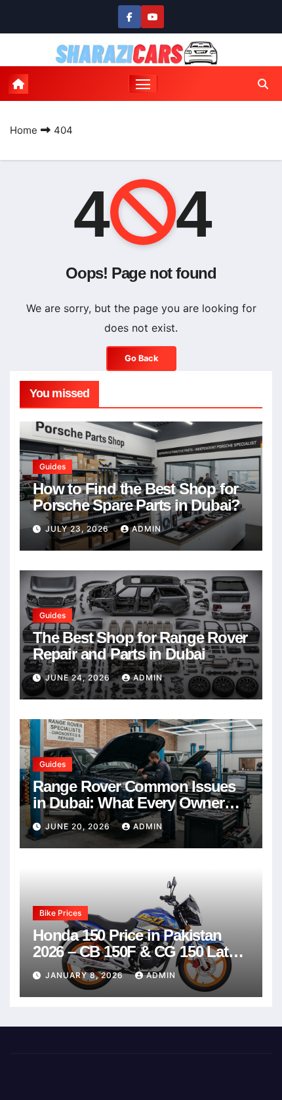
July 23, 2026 (78, 529)
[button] (263, 83)
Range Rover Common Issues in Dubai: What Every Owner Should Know (134, 802)
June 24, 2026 (79, 677)
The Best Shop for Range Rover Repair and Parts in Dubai (140, 646)
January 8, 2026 (85, 975)
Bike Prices (60, 913)
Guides (52, 466)
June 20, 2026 (79, 826)
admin (146, 529)
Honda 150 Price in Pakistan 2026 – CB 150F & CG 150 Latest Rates (140, 951)
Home (23, 130)
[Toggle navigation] (143, 84)
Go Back (141, 358)
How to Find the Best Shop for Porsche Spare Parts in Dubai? (136, 497)
